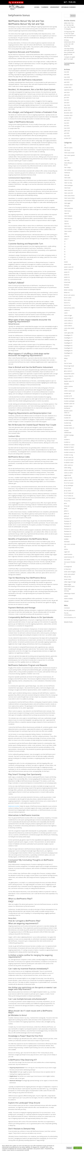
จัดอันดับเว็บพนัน (68, 622)
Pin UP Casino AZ (68, 493)
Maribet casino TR (69, 381)
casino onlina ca (68, 320)
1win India (66, 160)
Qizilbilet (66, 539)
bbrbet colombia (68, 290)
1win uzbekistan (68, 170)
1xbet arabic (67, 177)
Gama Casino (67, 368)
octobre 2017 (67, 138)
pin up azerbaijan (68, 485)
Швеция (66, 601)
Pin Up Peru (67, 501)
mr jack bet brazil (68, 460)
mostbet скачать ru (69, 452)
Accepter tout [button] (77, 1148)
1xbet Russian (67, 228)
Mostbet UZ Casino (69, 444)
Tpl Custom (67, 559)
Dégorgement (54, 7)
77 (64, 244)
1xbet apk (66, 175)
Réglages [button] (69, 1148)
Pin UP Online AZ (68, 496)
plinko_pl (66, 516)
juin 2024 (66, 97)
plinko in (66, 511)
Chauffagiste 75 (68, 335)
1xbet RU (66, 223)
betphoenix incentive (13, 806)
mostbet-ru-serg (68, 455)
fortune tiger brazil (69, 366)
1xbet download (68, 200)
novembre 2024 (68, 84)
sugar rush (67, 552)
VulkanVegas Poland (69, 593)
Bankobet (66, 285)
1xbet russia (67, 226)
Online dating (67, 467)
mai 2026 (66, 72)
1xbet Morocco (68, 218)
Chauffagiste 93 (68, 348)
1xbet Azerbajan (68, 185)
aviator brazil (67, 264)
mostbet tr (67, 439)
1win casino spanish (69, 155)
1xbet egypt (67, 203)
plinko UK (66, 513)
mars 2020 (67, 136)
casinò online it (68, 325)
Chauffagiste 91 (68, 343)
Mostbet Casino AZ (69, 403)
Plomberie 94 (67, 534)
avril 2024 (66, 102)
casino (66, 313)
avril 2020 (66, 133)
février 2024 (67, 108)
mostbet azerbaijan (69, 401)
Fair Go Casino (68, 363)
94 (64, 257)
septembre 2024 (68, 90)
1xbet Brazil (67, 188)
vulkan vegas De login (70, 582)
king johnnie (67, 378)
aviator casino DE (68, 267)
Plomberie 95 (67, 536)
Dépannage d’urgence (68, 7)
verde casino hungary (69, 571)
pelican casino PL (68, 480)
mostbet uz (67, 442)
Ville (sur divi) (67, 577)
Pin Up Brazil (67, 488)
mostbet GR (67, 418)
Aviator (66, 262)
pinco (65, 503)
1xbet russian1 (68, 231)
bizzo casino (67, 300)
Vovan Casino (67, 579)
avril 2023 (66, 125)
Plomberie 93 (67, 531)
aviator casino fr (68, 269)
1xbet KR (66, 213)
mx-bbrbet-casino (68, 462)
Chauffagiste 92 (68, 345)
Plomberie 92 (67, 529)
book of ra (67, 302)
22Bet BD (66, 236)
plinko (65, 508)
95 (64, 259)
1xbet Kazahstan (68, 208)
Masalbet (66, 384)
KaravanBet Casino (69, 373)
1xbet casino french (69, 195)
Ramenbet (67, 541)
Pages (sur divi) (68, 478)
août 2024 (66, 92)
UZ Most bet (67, 569)
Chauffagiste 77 (68, 338)
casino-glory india (68, 333)
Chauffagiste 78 (68, 340)
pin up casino (67, 490)
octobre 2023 (67, 118)
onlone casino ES (68, 470)
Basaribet (66, 287)
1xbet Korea (67, 211)
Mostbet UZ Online (69, 450)
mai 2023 (66, 123)
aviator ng (66, 280)
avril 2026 (66, 74)
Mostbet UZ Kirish (69, 447)
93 (64, 254)
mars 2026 (67, 77)
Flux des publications (69, 610)
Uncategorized (68, 566)
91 (64, 249)
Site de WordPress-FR (70, 617)
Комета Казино (68, 598)
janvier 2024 (67, 110)
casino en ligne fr (68, 318)
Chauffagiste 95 (68, 353)
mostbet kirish (68, 425)
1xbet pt (66, 221)
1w (65, 145)
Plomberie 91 (67, 526)
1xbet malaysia (68, 216)
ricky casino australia (69, 544)
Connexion (67, 608)
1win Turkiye (67, 167)
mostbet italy (67, 423)
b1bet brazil (67, 282)
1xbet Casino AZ (68, 190)
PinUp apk (66, 506)
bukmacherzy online (69, 308)
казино (66, 596)
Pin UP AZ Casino (68, 483)
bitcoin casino (67, 297)
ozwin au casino (68, 472)
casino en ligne (68, 315)
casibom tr (67, 310)
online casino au (68, 465)
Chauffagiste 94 (68, 350)
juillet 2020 (67, 130)
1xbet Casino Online (69, 198)
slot (65, 547)
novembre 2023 (68, 115)
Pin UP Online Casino (69, 498)
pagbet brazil (67, 475)
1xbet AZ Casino (68, 180)
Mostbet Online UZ (69, 428)
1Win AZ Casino (68, 147)
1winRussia (67, 172)
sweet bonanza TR (69, 557)
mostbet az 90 (68, 396)
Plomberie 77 (67, 521)
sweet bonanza (68, 554)
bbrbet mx (66, 292)
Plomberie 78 (67, 524)
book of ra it (67, 305)
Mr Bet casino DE (68, 457)
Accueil (36, 7)
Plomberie (45, 7)
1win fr (66, 158)
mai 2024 (66, 100)
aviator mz (67, 277)
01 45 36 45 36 (17, 2)
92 (64, 251)
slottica (66, 549)
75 (64, 241)
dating (65, 358)
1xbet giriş (66, 206)
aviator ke (66, 274)
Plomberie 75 (67, 518)
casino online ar (68, 323)
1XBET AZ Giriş (68, 183)
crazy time (67, 355)
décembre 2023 (68, 113)
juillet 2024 (67, 95)
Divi (65, 361)
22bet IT (66, 239)
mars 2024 (67, 105)
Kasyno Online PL (68, 376)
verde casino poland (69, 574)
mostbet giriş (67, 415)
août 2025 (66, 82)
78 (64, 246)
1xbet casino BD (68, 193)
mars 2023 (67, 128)
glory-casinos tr (68, 371)
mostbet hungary (68, 420)
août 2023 (66, 120)
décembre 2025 (68, 79)
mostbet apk (67, 393)
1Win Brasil (67, 150)
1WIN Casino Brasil (69, 153)
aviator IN (66, 272)
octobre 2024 (67, 87)
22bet (65, 234)
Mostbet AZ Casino (69, 398)
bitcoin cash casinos (69, 295)
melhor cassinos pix (69, 391)
